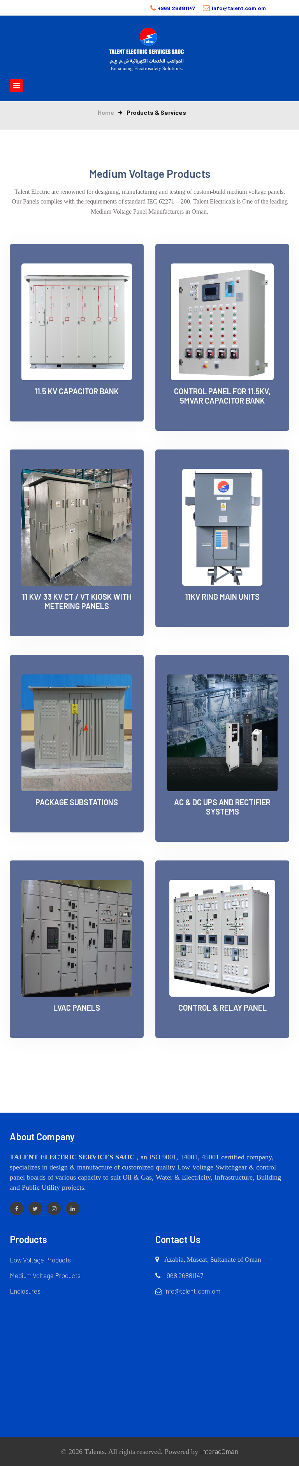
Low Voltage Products (40, 1260)
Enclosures (25, 1291)
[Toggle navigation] (32, 85)
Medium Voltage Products (45, 1275)
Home (106, 112)
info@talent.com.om (239, 8)
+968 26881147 (176, 8)
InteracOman (219, 1451)
